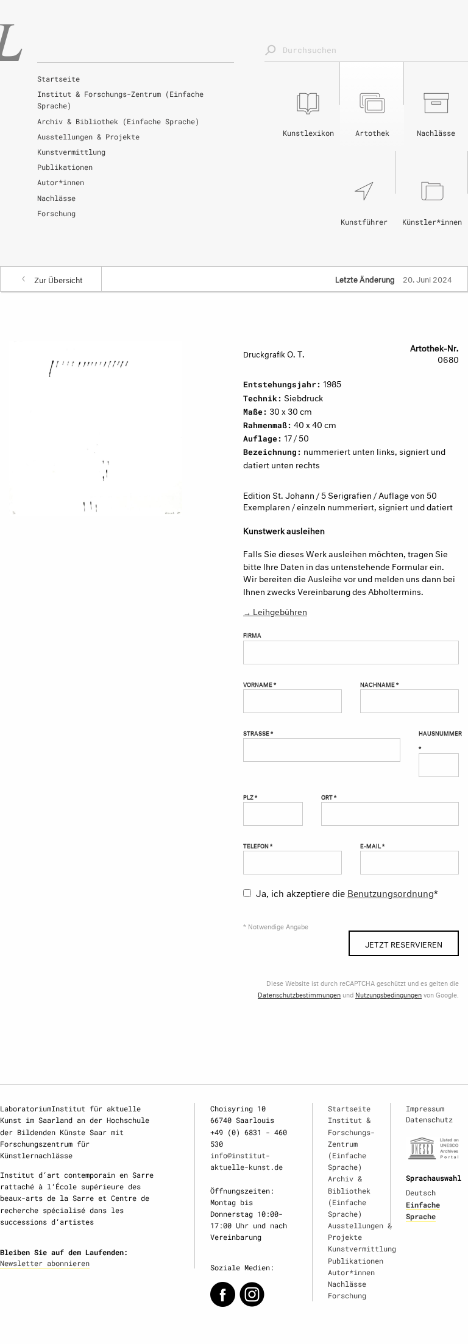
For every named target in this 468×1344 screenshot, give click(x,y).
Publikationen (65, 167)
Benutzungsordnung (390, 892)
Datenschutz (429, 1119)
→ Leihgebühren (275, 610)
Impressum (425, 1108)
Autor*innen (60, 182)
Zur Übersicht (58, 279)
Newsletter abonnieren (45, 1263)
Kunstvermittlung (71, 152)
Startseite (58, 78)
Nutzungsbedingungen (388, 994)
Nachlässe (56, 198)
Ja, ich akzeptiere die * (347, 892)
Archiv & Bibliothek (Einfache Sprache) (118, 121)
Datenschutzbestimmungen (299, 994)
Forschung (56, 213)
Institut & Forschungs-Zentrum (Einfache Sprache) (120, 99)
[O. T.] (95, 426)
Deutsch (421, 1192)
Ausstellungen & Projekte (88, 136)
